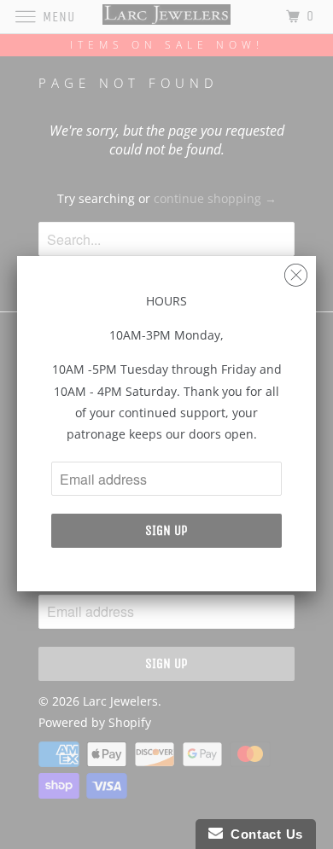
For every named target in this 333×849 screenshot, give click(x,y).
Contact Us (263, 834)
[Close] (295, 270)
